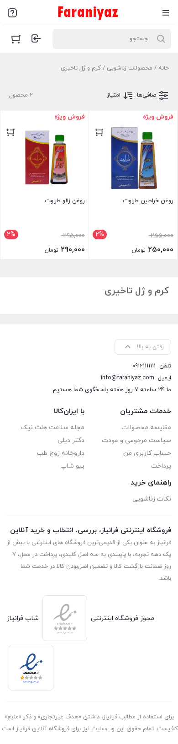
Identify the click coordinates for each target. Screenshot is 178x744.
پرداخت (161, 466)
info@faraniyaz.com (127, 378)
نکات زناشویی (151, 499)
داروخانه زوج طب (60, 453)
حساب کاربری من (147, 453)
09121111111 (144, 366)
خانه (163, 68)
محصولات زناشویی (129, 68)
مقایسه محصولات (146, 427)
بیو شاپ (72, 466)
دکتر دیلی (71, 440)
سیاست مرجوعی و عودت (136, 440)
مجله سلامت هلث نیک (52, 427)
